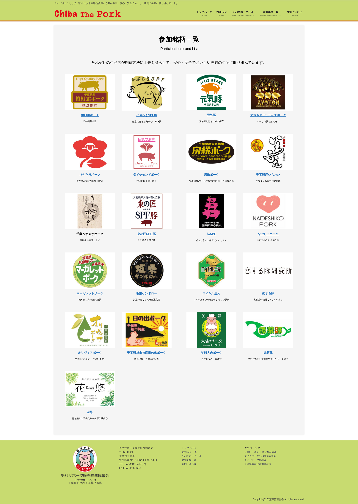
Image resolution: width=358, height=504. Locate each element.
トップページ (189, 448)
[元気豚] (211, 92)
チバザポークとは (191, 456)
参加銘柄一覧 (189, 460)
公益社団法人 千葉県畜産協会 (260, 452)
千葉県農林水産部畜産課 (257, 464)
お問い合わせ (189, 464)
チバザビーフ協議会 (255, 460)
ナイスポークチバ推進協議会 (260, 456)
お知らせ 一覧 (189, 452)
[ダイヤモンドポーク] (147, 152)
